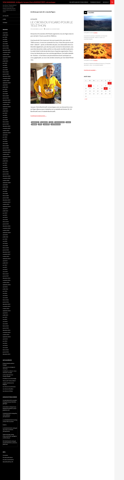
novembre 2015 (6, 306)
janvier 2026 (6, 48)
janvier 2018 (6, 250)
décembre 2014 (6, 330)
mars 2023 (5, 119)
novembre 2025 (6, 52)
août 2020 (5, 184)
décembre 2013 (6, 354)
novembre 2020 (6, 178)
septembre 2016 (7, 284)
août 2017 (5, 260)
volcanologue (56, 124)
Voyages (5, 22)
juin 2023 (5, 113)
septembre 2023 (7, 106)
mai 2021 (5, 165)
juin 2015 (5, 317)
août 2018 (5, 234)
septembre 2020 (7, 182)
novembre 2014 (6, 332)
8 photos (95, 60)
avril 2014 (5, 345)
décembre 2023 (6, 100)
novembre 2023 (6, 102)
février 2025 (6, 72)
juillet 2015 (5, 315)
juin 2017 (5, 265)
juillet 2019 (5, 211)
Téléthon (46, 124)
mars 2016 (5, 297)
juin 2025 (5, 63)
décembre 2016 (6, 278)
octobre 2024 (6, 80)
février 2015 (6, 326)
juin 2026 (5, 37)
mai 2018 (5, 241)
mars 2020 (5, 193)
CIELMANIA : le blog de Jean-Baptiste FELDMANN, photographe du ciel (10, 408)
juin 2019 (5, 213)
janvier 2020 (6, 197)
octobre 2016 (6, 282)
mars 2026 (5, 43)
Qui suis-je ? (106, 2)
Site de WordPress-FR (8, 461)
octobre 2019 (6, 204)
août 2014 (5, 339)
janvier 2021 (6, 174)
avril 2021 (5, 167)
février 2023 (6, 121)
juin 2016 (5, 291)
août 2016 (5, 286)
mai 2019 (5, 215)
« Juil (85, 99)
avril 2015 (5, 321)
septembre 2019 (7, 206)
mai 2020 (5, 191)
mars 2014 (5, 347)
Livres (4, 19)
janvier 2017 (6, 276)
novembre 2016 (6, 280)
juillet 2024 (5, 87)
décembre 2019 (6, 200)
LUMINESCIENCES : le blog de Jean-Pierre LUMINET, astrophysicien (10, 429)
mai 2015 (5, 319)
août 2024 (5, 85)
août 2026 (5, 32)
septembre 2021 (7, 156)
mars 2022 (5, 143)
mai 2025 (5, 65)
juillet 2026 (5, 35)
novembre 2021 (6, 152)
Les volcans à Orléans (8, 391)
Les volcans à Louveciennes (9, 386)
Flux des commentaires (8, 459)
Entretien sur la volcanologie (9, 378)
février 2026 (6, 45)
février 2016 (6, 300)
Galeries (91, 12)
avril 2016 (5, 295)
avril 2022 (5, 141)
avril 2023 (5, 117)
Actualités (34, 19)
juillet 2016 (5, 289)
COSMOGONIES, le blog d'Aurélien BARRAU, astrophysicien (10, 415)
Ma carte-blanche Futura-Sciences (78, 2)
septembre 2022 (7, 132)
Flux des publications (8, 457)
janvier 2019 (6, 224)
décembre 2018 (6, 226)
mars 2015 (5, 323)
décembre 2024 (6, 76)
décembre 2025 (6, 50)
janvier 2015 (6, 328)
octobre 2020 (6, 180)
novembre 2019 (6, 202)
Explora (5, 424)
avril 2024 (5, 91)
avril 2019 (5, 217)
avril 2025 (5, 67)
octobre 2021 (6, 154)
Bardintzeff (35, 122)
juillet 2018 (5, 237)
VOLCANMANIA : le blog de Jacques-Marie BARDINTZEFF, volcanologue (29, 2)
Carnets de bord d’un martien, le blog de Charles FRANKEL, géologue (10, 402)
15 (105, 88)
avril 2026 (5, 41)
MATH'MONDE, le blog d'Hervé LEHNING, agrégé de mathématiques (10, 436)
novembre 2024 (6, 78)
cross (51, 122)
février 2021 (6, 171)
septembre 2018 (7, 232)
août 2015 (5, 313)
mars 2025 (5, 69)
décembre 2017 (6, 252)
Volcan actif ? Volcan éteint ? (9, 380)
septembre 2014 (7, 336)
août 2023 (5, 108)
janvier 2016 (6, 302)
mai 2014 (5, 343)
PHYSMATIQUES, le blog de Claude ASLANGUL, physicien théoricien (10, 442)
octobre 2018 (6, 230)
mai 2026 (5, 39)
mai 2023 (5, 115)
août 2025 (5, 59)
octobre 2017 (6, 256)
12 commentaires (98, 65)
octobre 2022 (6, 130)
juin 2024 (5, 89)
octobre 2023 (6, 104)
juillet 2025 (5, 61)
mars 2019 (5, 219)
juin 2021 (5, 163)
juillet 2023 (5, 111)
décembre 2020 (6, 176)
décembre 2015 (6, 304)
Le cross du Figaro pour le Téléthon (52, 23)
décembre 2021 (6, 150)
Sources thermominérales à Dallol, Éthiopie (97, 63)
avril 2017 (5, 269)
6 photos (95, 32)
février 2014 (6, 349)
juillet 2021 (5, 161)
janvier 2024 (6, 98)
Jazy (40, 124)
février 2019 (6, 221)
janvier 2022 (6, 148)
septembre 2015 (7, 310)
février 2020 (6, 195)
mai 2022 (5, 139)
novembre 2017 (6, 254)
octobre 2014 (6, 334)
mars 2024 (5, 93)
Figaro (68, 122)
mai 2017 (5, 267)
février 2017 (6, 273)
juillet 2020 (5, 187)
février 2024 (6, 95)
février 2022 (6, 145)
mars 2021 (5, 169)
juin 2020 (5, 189)
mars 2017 (5, 271)
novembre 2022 (6, 128)
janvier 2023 (6, 124)
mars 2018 (5, 245)
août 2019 (5, 208)
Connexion (5, 455)
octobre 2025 (6, 54)
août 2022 (5, 135)
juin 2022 (5, 137)
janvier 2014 (6, 352)
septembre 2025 (7, 56)
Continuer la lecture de (38, 116)
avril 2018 (5, 243)
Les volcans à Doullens (8, 389)
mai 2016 (5, 293)
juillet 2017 (5, 263)
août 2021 (5, 158)
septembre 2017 (7, 258)
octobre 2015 (6, 308)
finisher (34, 124)
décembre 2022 (6, 126)
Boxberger (44, 122)
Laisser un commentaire (52, 29)
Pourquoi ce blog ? (95, 2)
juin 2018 (5, 239)
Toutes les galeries (90, 70)
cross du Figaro (59, 122)
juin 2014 (5, 341)
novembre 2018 (6, 228)
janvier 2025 (6, 74)
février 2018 (6, 247)
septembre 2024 (7, 82)
